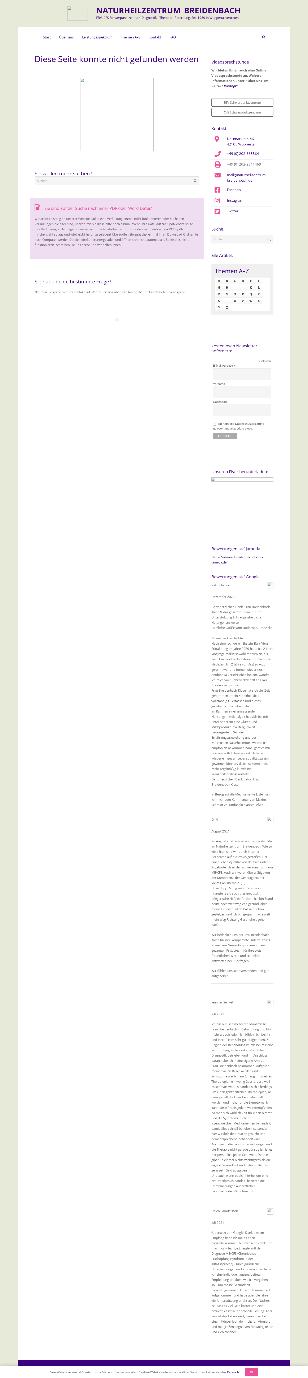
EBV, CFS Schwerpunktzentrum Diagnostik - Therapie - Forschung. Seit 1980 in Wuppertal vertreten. (167, 17)
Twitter (232, 210)
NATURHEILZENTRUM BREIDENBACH (168, 10)
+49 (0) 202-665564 (243, 153)
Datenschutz (235, 1372)
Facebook (235, 189)
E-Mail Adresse (224, 366)
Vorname (219, 383)
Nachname (220, 401)
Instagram (235, 200)
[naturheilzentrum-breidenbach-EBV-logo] (77, 13)
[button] (76, 37)
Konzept (230, 86)
